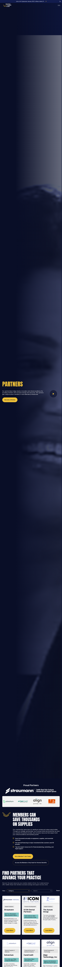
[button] (60, 1)
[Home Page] (7, 5)
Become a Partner (9, 400)
